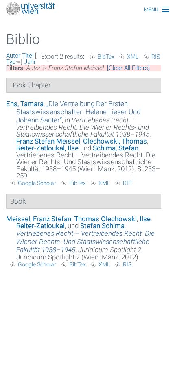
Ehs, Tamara (25, 104)
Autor (13, 55)
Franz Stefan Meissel (48, 141)
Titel (27, 55)
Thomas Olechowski (105, 219)
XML (132, 56)
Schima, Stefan (115, 148)
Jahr (30, 61)
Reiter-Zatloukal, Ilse (47, 148)
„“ (78, 112)
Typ (10, 61)
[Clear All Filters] (128, 68)
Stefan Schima (102, 226)
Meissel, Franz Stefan (38, 219)
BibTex (106, 56)
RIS (155, 56)
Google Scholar (37, 183)
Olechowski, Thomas (115, 141)
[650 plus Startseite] (87, 9)
